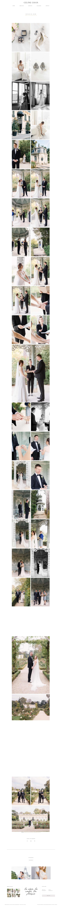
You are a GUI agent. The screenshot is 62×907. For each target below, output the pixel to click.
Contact (47, 5)
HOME (14, 5)
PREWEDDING (50, 890)
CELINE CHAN (31, 3)
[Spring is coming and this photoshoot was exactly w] (14, 895)
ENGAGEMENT (44, 890)
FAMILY (49, 889)
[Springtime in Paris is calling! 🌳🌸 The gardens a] (18, 895)
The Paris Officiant (27, 832)
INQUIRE (48, 895)
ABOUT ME (22, 5)
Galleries (39, 5)
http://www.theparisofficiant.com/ (35, 832)
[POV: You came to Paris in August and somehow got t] (14, 891)
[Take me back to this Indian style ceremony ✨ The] (9, 895)
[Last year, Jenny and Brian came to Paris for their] (18, 891)
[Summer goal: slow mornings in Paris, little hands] (9, 891)
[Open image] (21, 37)
